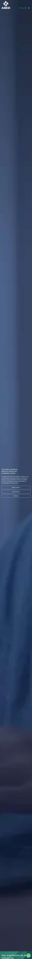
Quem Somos (16, 487)
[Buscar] (21, 8)
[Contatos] (23, 8)
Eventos (16, 496)
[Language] (26, 8)
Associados (16, 491)
